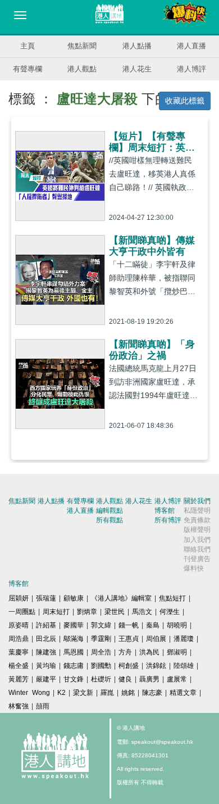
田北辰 (46, 639)
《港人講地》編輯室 (121, 598)
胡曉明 (177, 625)
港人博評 (191, 69)
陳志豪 (152, 693)
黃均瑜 (46, 666)
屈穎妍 (18, 598)
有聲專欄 (27, 69)
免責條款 (197, 520)
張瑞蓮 (46, 598)
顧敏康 (73, 598)
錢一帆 (128, 625)
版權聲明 (197, 530)
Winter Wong (29, 693)
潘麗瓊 (184, 639)
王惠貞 (128, 639)
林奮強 (18, 706)
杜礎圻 (101, 679)
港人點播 (137, 46)
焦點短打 (172, 598)
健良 (125, 679)
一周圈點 (21, 612)
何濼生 (169, 612)
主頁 (27, 46)
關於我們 (197, 501)
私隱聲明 (197, 510)
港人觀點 (82, 69)
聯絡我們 (197, 549)
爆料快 (194, 568)
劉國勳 (101, 666)
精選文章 (183, 693)
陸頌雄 (184, 666)
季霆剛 (101, 639)
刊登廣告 (197, 559)
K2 (61, 693)
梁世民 (114, 612)
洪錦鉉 (156, 666)
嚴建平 (46, 679)
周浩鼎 (18, 639)
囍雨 (42, 706)
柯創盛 (128, 666)
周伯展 (156, 639)
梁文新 (83, 693)
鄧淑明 (177, 652)
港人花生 (137, 69)
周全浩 (101, 652)
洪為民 (149, 652)
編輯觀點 (109, 510)
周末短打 (56, 612)
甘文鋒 (73, 679)
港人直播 (191, 46)
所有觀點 (109, 520)
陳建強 (46, 652)
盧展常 (177, 679)
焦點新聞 (82, 46)
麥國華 (73, 625)
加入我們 (197, 540)
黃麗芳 (18, 679)
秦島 (152, 625)
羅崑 (107, 693)
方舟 (125, 652)
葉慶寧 (18, 652)
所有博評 (167, 520)
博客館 (164, 510)
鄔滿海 (73, 639)
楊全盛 (18, 666)
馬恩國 (73, 652)
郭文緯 (101, 625)
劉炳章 (87, 612)
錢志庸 (73, 666)
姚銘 (128, 693)
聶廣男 (149, 679)
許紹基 (46, 625)
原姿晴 (18, 625)
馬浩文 (142, 612)
